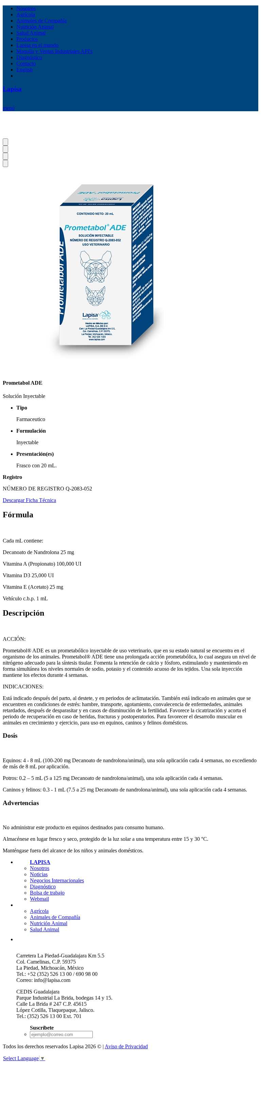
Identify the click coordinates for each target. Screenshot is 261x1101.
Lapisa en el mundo (37, 45)
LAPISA (40, 862)
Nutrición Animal (35, 27)
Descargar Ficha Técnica (29, 500)
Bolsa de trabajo (47, 893)
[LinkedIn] (71, 940)
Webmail (39, 899)
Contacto (26, 63)
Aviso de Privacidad (126, 1046)
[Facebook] (39, 940)
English (24, 69)
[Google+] (23, 940)
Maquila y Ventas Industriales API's (54, 51)
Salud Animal (31, 33)
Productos (27, 39)
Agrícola (25, 14)
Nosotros (26, 8)
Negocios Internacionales (57, 880)
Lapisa (12, 89)
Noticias (39, 874)
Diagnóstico (29, 57)
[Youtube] (87, 940)
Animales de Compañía (41, 20)
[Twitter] (55, 940)
